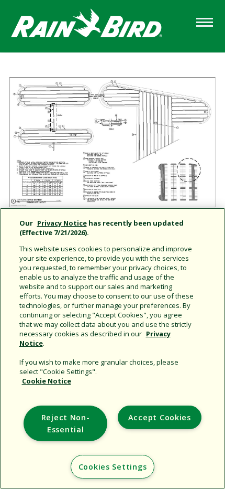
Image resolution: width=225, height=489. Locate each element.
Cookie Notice (46, 381)
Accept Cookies (159, 417)
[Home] (96, 25)
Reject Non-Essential (65, 423)
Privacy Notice (62, 223)
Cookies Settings (112, 467)
